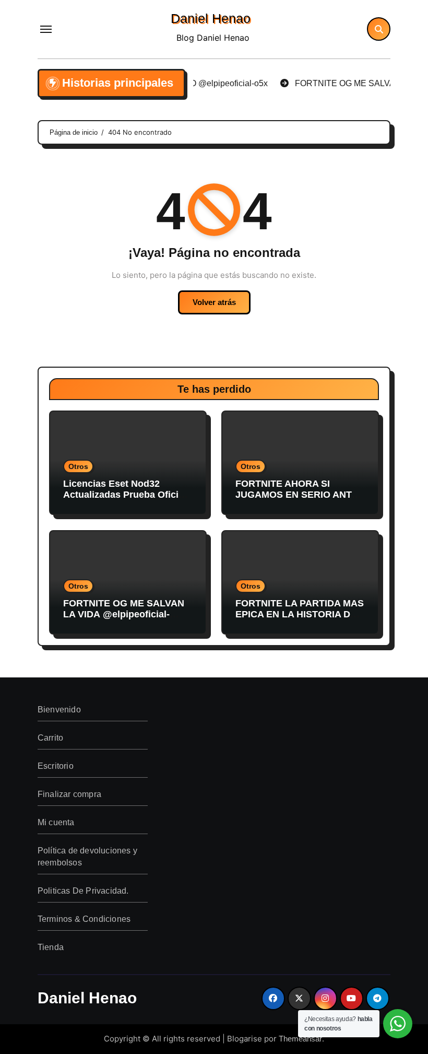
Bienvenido (59, 709)
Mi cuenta (56, 822)
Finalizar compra (69, 794)
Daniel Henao (211, 18)
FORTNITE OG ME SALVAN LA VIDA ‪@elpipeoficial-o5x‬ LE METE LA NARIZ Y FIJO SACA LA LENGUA (123, 620)
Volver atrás (214, 302)
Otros (78, 466)
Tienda (51, 947)
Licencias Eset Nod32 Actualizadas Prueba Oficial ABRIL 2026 (124, 494)
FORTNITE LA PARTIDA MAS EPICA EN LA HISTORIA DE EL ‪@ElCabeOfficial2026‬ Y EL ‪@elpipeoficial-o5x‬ (299, 620)
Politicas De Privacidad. (83, 890)
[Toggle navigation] (46, 29)
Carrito (50, 737)
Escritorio (56, 766)
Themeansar (300, 1038)
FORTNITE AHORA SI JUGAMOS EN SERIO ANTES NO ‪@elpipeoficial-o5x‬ (299, 494)
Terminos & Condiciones (84, 919)
